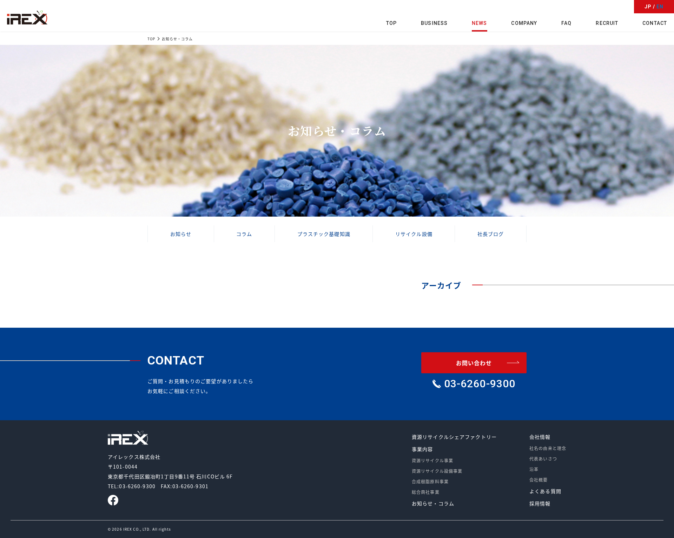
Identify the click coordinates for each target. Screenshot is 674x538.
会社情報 (539, 436)
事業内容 (422, 448)
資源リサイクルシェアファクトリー (454, 436)
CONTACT (654, 23)
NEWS (479, 23)
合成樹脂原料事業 (430, 481)
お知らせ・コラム (433, 503)
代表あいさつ (543, 459)
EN (659, 6)
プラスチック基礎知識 (323, 233)
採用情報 (539, 503)
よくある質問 (545, 491)
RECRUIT (607, 23)
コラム (244, 233)
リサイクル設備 (413, 233)
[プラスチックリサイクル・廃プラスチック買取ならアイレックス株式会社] (27, 18)
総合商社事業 (426, 492)
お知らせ (180, 233)
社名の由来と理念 (547, 448)
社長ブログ (490, 233)
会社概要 (538, 480)
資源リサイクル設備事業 (437, 471)
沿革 (533, 469)
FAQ (566, 23)
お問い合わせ (474, 363)
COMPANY (524, 23)
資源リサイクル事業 (432, 460)
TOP (391, 23)
